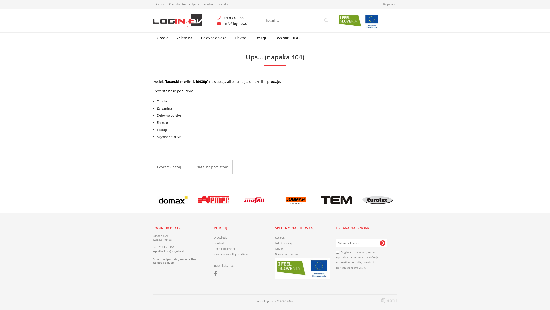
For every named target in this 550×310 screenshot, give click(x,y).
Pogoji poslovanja (225, 249)
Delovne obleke (213, 38)
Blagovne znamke (286, 254)
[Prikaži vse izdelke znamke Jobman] (295, 200)
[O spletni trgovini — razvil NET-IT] (389, 300)
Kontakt (208, 4)
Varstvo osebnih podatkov (231, 254)
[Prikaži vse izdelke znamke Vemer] (213, 200)
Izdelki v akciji (283, 243)
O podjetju (220, 237)
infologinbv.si (236, 23)
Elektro (240, 38)
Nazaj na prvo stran (212, 167)
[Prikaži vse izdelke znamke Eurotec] (377, 200)
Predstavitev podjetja (184, 4)
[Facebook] (216, 275)
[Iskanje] (326, 20)
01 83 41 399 (234, 18)
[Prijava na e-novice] (383, 243)
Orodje (162, 38)
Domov (160, 4)
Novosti (280, 249)
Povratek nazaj (169, 167)
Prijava (389, 4)
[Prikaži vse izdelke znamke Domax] (172, 200)
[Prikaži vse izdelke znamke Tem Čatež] (336, 200)
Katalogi (224, 4)
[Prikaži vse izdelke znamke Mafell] (254, 200)
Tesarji (260, 38)
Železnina (184, 38)
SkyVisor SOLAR (287, 38)
